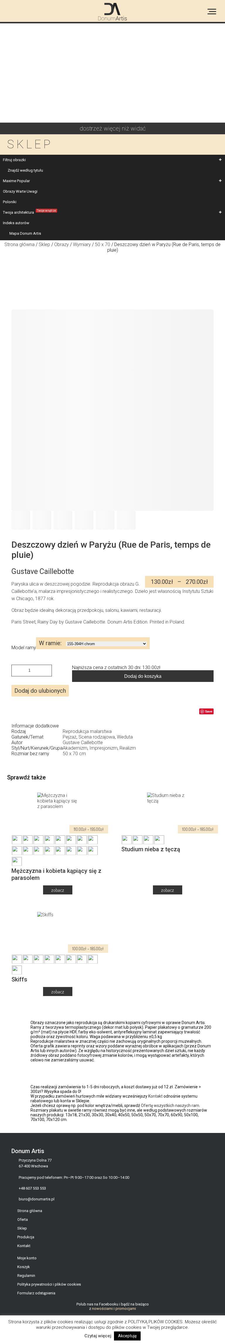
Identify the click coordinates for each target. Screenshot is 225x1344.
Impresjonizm (103, 748)
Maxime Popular (16, 181)
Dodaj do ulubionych (40, 690)
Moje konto (27, 1258)
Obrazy (61, 244)
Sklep (44, 244)
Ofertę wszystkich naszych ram (170, 1105)
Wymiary (82, 244)
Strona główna (19, 244)
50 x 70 (102, 244)
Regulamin (26, 1275)
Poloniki (9, 202)
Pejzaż (69, 737)
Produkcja (25, 1237)
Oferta (22, 1219)
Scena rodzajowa (97, 737)
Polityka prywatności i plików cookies (49, 1284)
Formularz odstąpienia (36, 1293)
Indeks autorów (16, 223)
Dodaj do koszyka (142, 676)
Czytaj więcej (97, 1335)
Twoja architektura (29, 212)
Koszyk (23, 1267)
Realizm (128, 748)
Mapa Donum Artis (25, 233)
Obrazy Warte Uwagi (20, 191)
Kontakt (155, 1096)
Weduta (125, 737)
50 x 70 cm (74, 753)
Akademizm (75, 748)
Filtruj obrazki (14, 160)
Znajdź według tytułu (25, 170)
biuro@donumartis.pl (36, 1199)
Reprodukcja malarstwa (87, 731)
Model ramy (23, 647)
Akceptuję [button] (127, 1335)
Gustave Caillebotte (83, 742)
